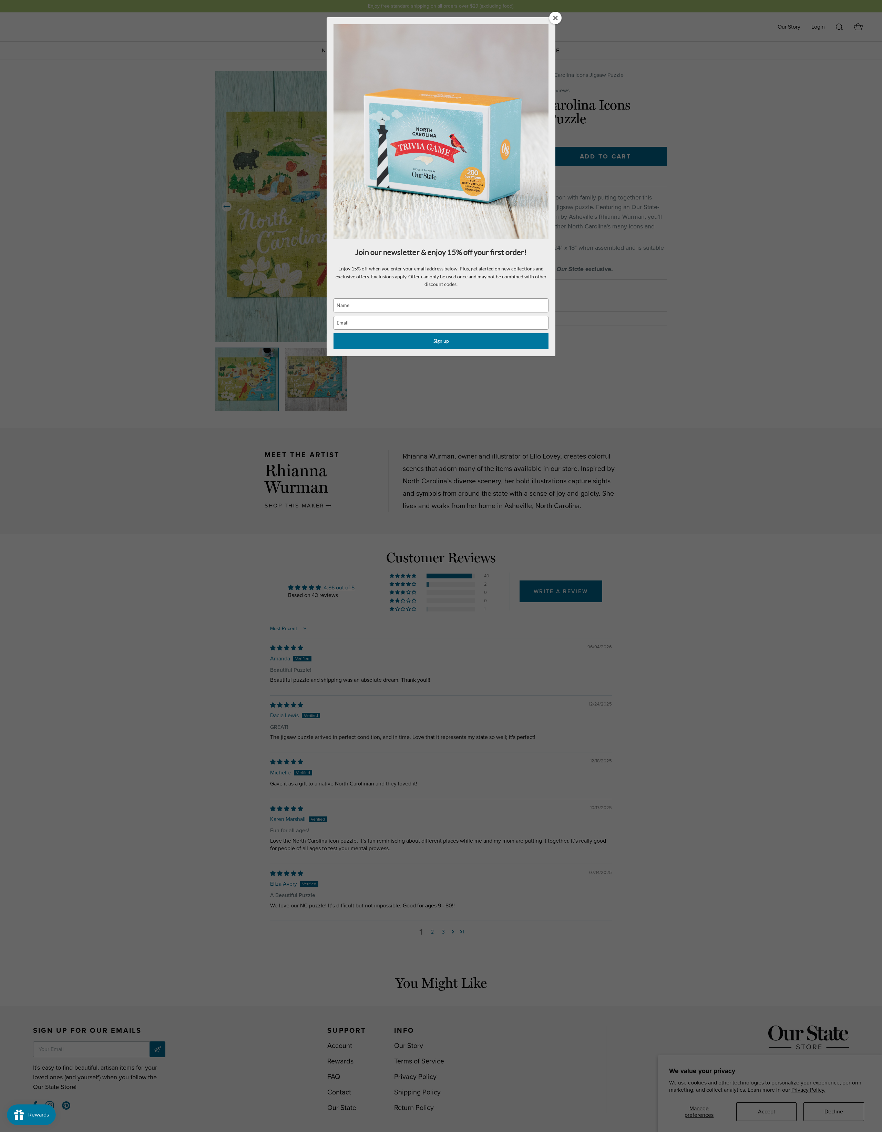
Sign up (441, 341)
